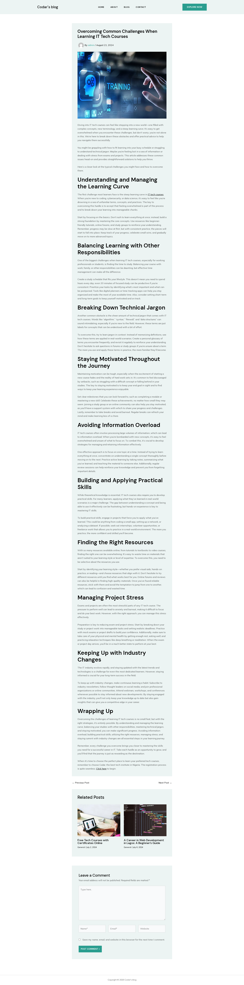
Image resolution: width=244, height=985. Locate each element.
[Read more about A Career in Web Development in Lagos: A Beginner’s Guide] (145, 820)
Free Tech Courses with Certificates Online (93, 841)
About (114, 7)
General (81, 847)
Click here (101, 768)
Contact (141, 7)
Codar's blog (47, 7)
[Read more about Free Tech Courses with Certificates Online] (99, 820)
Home (101, 7)
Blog (126, 7)
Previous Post (80, 782)
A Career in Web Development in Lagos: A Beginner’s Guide (144, 841)
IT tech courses (156, 194)
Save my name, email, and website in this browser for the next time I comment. (123, 939)
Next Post (165, 782)
